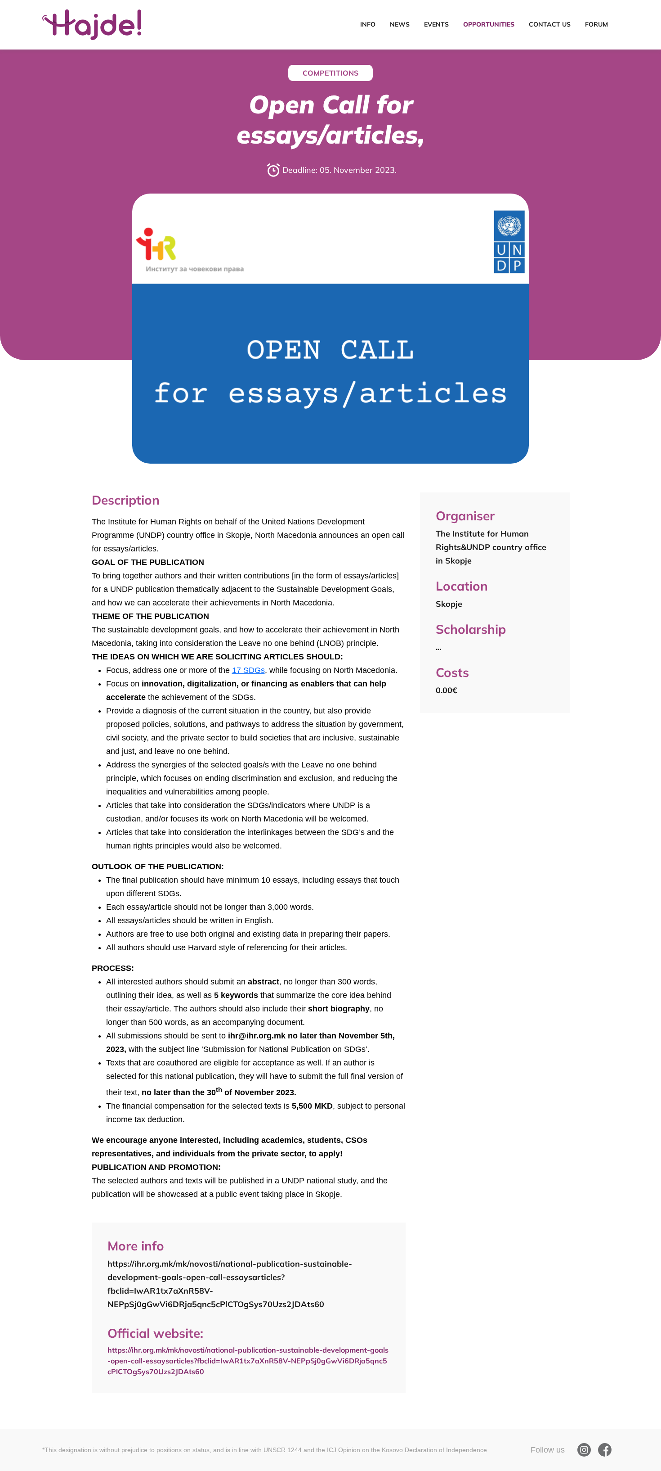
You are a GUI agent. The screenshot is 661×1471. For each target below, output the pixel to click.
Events (436, 24)
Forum (596, 24)
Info (367, 24)
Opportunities (488, 24)
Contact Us (550, 24)
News (400, 24)
